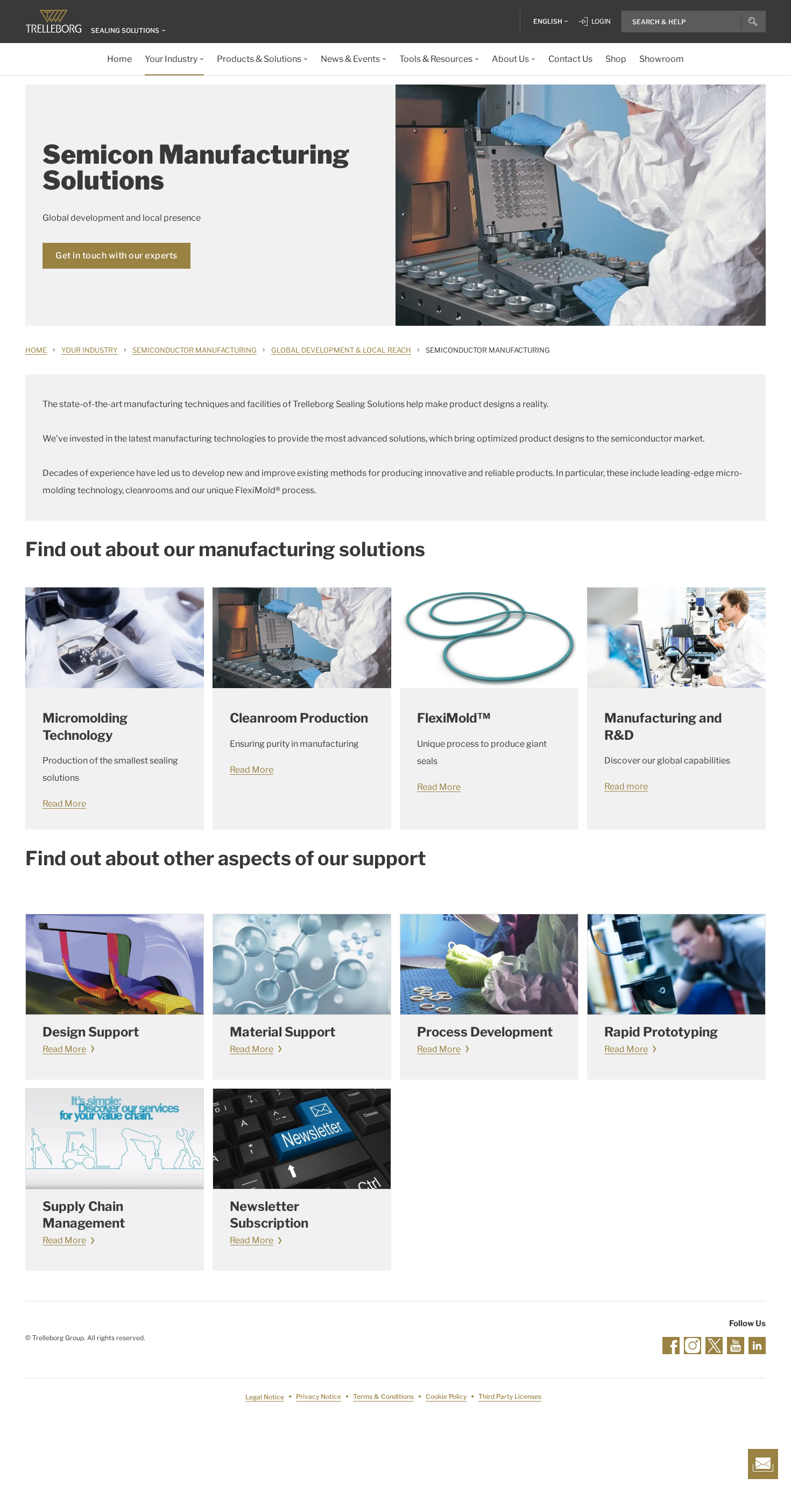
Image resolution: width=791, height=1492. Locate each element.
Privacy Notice (318, 1397)
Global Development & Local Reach (341, 350)
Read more (626, 786)
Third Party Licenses (509, 1397)
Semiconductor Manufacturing (194, 350)
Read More (64, 803)
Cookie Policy (446, 1397)
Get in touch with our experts (116, 255)
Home (36, 350)
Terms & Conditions (383, 1397)
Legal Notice (264, 1397)
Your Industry (89, 350)
